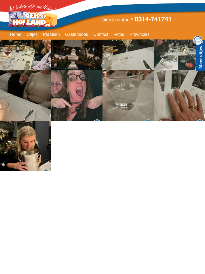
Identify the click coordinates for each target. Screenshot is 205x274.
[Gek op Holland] (33, 15)
